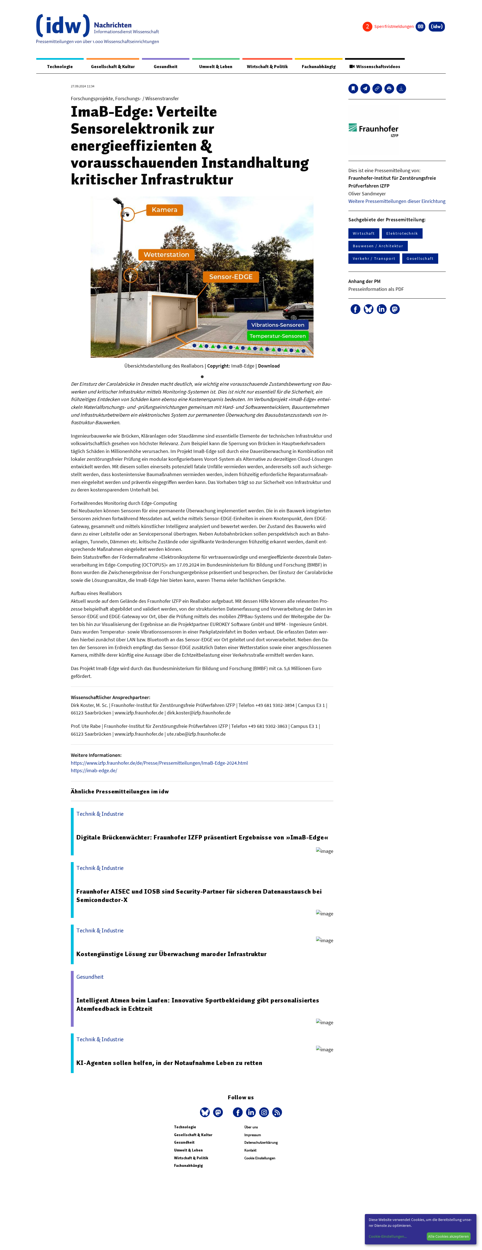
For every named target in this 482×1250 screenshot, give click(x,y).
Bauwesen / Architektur (378, 245)
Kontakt (250, 1150)
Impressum (252, 1135)
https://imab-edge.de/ (94, 770)
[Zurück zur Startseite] (97, 29)
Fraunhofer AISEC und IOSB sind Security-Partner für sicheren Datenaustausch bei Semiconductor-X (199, 895)
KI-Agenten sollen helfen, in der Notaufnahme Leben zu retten (169, 1062)
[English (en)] (420, 27)
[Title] (377, 88)
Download (269, 366)
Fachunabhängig (319, 66)
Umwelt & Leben (215, 66)
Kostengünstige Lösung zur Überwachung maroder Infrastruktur (171, 954)
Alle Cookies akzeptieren (448, 1236)
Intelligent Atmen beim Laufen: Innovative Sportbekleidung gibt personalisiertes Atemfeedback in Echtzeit (197, 1004)
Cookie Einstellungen (259, 1158)
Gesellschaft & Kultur (113, 66)
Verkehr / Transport (374, 258)
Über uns (251, 1127)
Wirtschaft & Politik (267, 66)
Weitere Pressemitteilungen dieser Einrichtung (396, 201)
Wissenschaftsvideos (377, 66)
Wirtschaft (364, 233)
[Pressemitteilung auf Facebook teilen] (355, 309)
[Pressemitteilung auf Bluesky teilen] (368, 309)
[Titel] (353, 88)
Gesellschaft (420, 258)
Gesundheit (165, 66)
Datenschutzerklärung (261, 1142)
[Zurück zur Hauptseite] (437, 27)
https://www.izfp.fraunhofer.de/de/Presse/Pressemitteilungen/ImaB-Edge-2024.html (159, 763)
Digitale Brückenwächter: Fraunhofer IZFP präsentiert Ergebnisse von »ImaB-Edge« (202, 837)
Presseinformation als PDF (376, 289)
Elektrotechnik (402, 233)
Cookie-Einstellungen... (388, 1236)
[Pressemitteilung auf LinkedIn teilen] (382, 309)
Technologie (60, 66)
